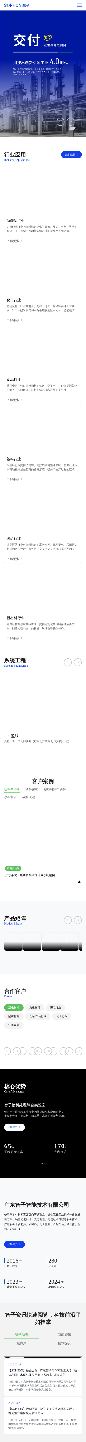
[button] (42, 1163)
